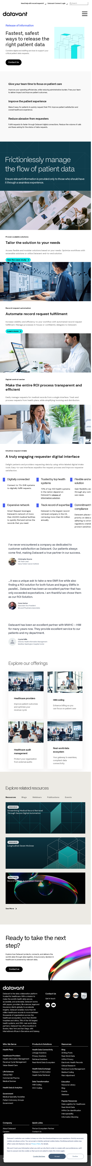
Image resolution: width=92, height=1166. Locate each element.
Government (8, 1094)
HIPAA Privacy (67, 1059)
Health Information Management (16, 1059)
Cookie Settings (39, 1156)
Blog (63, 1088)
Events (64, 1091)
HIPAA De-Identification (71, 1111)
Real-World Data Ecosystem (43, 1063)
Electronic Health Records (72, 1063)
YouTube (53, 1005)
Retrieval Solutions (39, 1059)
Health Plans (8, 1050)
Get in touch (50, 999)
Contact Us (36, 1132)
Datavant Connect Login (56, 3)
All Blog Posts (66, 1053)
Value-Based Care (10, 1065)
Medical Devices (9, 1081)
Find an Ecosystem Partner (43, 1129)
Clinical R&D (7, 1075)
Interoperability (67, 1114)
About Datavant (9, 1129)
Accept (57, 1156)
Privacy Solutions (39, 1056)
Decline (75, 1156)
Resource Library (68, 1085)
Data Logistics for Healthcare (73, 1104)
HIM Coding (37, 1085)
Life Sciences (8, 1072)
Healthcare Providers (11, 1056)
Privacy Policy (36, 1144)
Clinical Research (68, 1066)
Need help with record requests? (32, 3)
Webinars (65, 1095)
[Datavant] (15, 14)
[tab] (11, 797)
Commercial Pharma (11, 1078)
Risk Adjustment (68, 1076)
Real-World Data (68, 1056)
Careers (6, 1132)
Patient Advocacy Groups (13, 1100)
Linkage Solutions (39, 1053)
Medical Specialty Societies (14, 1097)
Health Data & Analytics (12, 1088)
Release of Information (41, 1072)
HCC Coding (37, 1088)
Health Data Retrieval (41, 1075)
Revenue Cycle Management (14, 1062)
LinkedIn (47, 1005)
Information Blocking (69, 1117)
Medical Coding (67, 1072)
